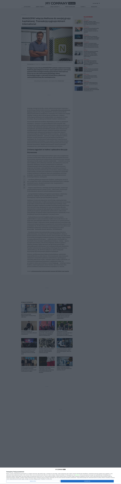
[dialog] (60, 476)
